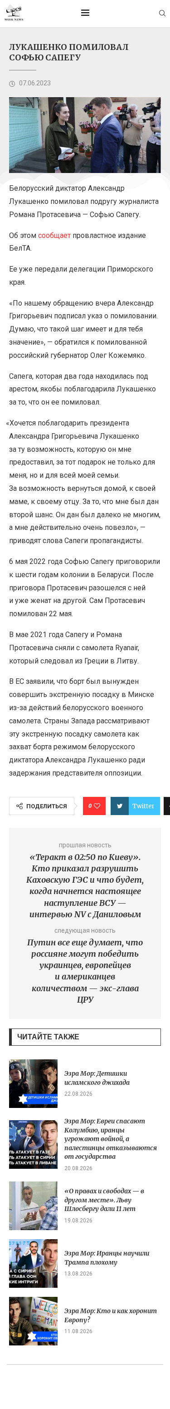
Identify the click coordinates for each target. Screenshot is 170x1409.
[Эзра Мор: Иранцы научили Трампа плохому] (33, 1263)
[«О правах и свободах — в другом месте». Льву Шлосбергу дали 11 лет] (33, 1206)
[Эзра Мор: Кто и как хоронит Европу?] (33, 1321)
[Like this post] (97, 806)
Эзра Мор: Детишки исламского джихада (97, 1078)
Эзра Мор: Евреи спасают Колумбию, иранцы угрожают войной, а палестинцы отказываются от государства (110, 1139)
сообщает (54, 235)
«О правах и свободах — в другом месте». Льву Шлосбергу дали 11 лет (104, 1200)
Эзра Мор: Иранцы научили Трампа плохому (106, 1257)
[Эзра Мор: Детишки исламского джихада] (33, 1083)
